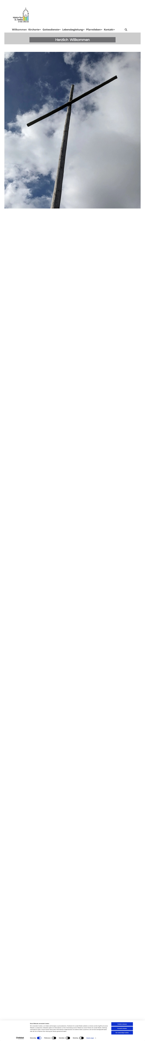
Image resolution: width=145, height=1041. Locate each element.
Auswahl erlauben (122, 1028)
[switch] (54, 1038)
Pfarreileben (93, 29)
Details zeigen (90, 1038)
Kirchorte (33, 29)
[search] (126, 29)
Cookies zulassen (122, 1024)
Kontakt (108, 29)
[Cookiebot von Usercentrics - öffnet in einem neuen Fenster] (20, 1038)
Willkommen (19, 29)
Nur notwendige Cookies (122, 1032)
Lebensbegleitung (72, 29)
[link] (35, 29)
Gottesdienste (51, 29)
